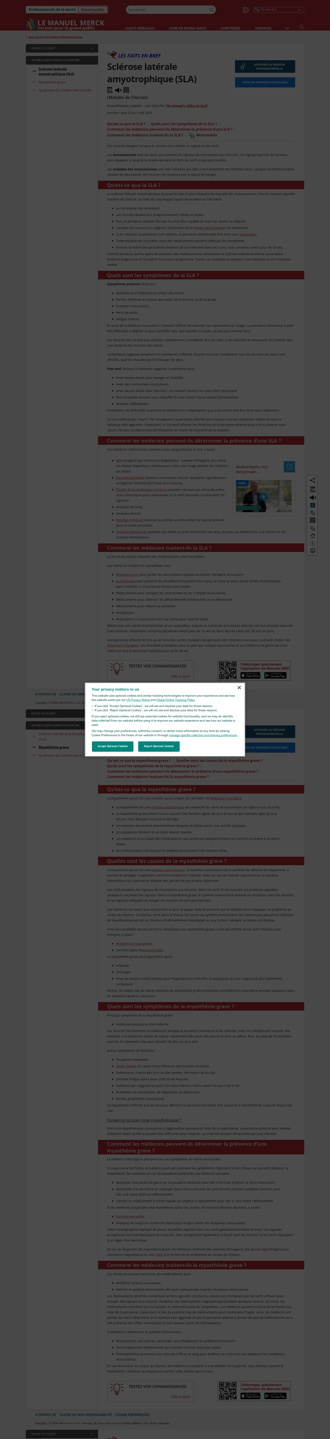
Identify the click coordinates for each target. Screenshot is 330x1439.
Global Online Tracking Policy (175, 700)
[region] (165, 719)
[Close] (239, 688)
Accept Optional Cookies (113, 746)
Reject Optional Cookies (159, 746)
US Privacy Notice (138, 700)
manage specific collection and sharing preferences (203, 735)
